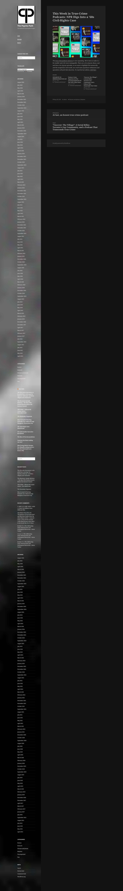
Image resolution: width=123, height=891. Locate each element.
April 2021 (20, 248)
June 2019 (20, 305)
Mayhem (19, 376)
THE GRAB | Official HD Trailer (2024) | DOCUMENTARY (24, 411)
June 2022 (20, 208)
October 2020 (21, 262)
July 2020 (19, 270)
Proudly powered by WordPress (61, 143)
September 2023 (21, 165)
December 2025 (21, 99)
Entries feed (20, 871)
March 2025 (20, 125)
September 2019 (21, 296)
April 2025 (20, 122)
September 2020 (21, 265)
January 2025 (21, 128)
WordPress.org (21, 876)
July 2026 (19, 85)
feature (19, 367)
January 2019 (21, 319)
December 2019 (21, 290)
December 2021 (21, 225)
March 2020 (20, 282)
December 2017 (21, 325)
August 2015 (20, 344)
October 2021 (21, 230)
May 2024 (20, 145)
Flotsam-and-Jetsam (22, 373)
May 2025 (20, 119)
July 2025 (19, 113)
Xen (18, 381)
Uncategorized (21, 378)
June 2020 (20, 273)
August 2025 (20, 111)
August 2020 (20, 267)
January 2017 (21, 336)
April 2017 (20, 327)
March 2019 (20, 313)
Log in (19, 868)
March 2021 (20, 250)
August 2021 (20, 236)
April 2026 (20, 91)
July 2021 (19, 239)
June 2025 (20, 116)
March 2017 (20, 330)
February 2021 (21, 253)
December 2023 (21, 156)
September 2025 (21, 108)
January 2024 (21, 153)
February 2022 (21, 219)
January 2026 (21, 96)
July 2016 (19, 339)
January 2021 (21, 256)
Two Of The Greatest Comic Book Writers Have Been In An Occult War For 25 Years (25, 521)
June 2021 (20, 242)
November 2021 (21, 228)
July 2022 (19, 205)
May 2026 (20, 88)
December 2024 (21, 131)
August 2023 (20, 168)
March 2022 (20, 216)
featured (19, 370)
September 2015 (21, 342)
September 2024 (21, 133)
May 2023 (20, 176)
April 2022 (20, 213)
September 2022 (21, 199)
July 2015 (19, 347)
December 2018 (21, 322)
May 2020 (20, 276)
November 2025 (21, 102)
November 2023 (21, 159)
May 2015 (20, 353)
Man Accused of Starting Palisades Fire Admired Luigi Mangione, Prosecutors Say (25, 421)
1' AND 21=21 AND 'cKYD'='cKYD (26, 506)
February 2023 (21, 185)
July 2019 (19, 302)
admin (65, 99)
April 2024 (20, 148)
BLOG (19, 43)
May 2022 (20, 210)
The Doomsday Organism (24, 416)
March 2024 (20, 151)
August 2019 (20, 299)
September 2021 (21, 233)
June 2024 (20, 142)
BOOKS (19, 39)
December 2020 (21, 259)
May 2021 (20, 245)
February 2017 (21, 333)
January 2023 (21, 188)
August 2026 (20, 82)
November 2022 (21, 193)
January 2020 (21, 287)
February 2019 (21, 316)
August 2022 (20, 202)
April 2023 (20, 179)
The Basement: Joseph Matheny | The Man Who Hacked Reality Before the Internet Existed (26, 480)
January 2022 (21, 222)
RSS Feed (21, 389)
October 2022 (21, 196)
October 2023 (21, 162)
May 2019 (20, 307)
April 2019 (20, 310)
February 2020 (21, 285)
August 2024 (20, 136)
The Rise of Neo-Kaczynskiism (26, 437)
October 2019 (21, 293)
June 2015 (20, 350)
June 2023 (20, 173)
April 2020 (20, 279)
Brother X (20, 526)
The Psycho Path (25, 25)
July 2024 (19, 139)
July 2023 (19, 170)
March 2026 (20, 93)
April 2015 (20, 356)
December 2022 (21, 190)
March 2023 (20, 182)
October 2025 (21, 105)
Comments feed (21, 874)
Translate (29, 71)
